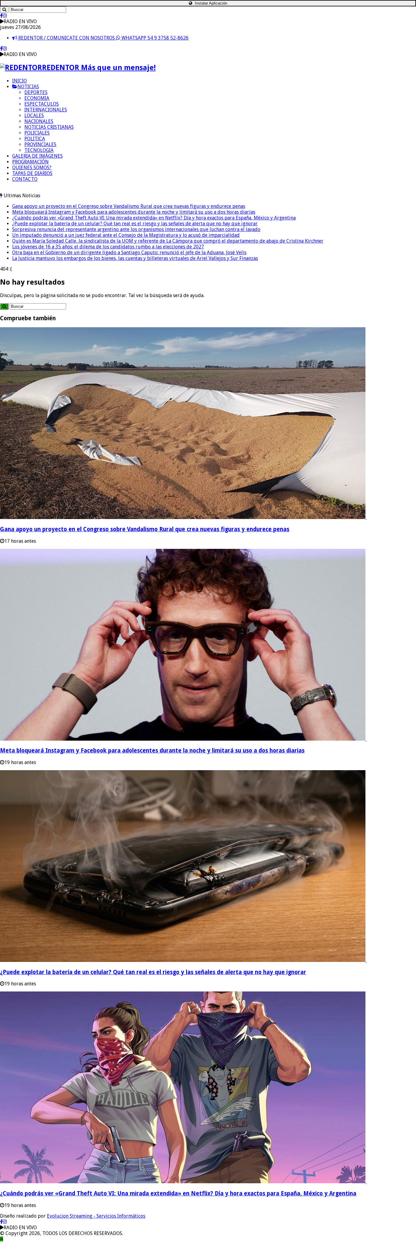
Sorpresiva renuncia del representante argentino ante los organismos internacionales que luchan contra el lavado (136, 229)
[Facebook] (1, 16)
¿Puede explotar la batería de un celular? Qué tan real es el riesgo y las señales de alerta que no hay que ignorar (135, 223)
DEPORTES (36, 92)
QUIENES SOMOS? (31, 167)
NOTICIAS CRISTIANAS (49, 127)
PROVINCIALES (40, 144)
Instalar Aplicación (210, 3)
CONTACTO (24, 179)
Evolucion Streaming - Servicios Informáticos (96, 1216)
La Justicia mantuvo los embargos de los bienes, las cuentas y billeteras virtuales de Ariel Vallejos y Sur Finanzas (135, 258)
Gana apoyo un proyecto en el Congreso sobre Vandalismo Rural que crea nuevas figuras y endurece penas (128, 206)
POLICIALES (37, 133)
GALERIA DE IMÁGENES (37, 156)
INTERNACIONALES (45, 110)
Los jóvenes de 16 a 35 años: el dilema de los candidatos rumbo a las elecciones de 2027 (108, 247)
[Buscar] (4, 9)
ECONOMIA (36, 98)
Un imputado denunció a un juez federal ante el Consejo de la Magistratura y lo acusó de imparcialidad (126, 235)
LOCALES (34, 115)
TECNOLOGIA (39, 150)
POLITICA (34, 139)
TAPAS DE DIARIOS (32, 173)
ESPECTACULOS (41, 104)
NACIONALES (38, 121)
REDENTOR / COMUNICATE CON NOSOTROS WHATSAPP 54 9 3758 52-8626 (103, 38)
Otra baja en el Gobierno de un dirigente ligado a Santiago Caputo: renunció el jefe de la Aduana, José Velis (129, 252)
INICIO (19, 81)
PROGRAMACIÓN (30, 162)
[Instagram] (5, 16)
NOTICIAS (28, 86)
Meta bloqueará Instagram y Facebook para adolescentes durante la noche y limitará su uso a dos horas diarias (133, 212)
